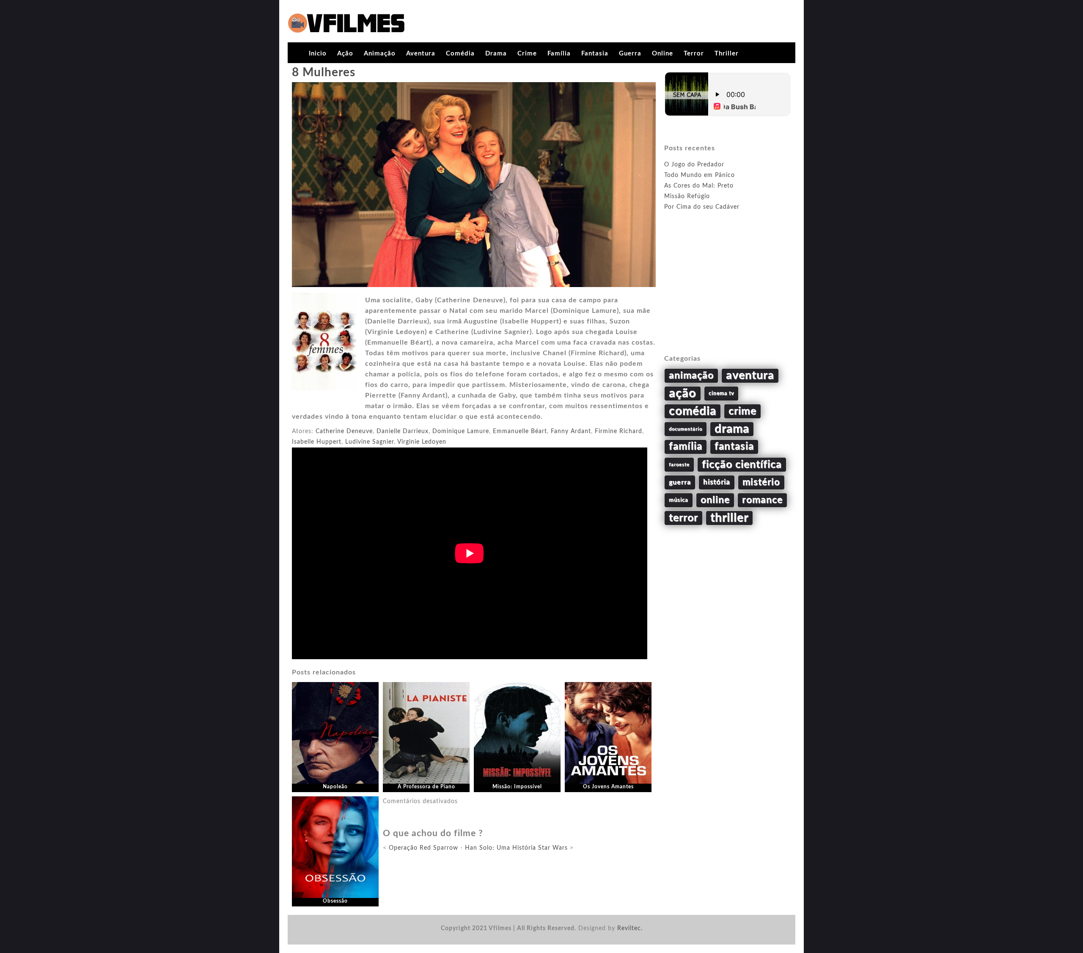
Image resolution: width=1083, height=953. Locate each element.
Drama (496, 53)
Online (662, 53)
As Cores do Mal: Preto (699, 186)
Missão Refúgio (687, 196)
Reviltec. (630, 928)
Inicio (318, 53)
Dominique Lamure (460, 431)
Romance (762, 500)
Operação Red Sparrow (423, 848)
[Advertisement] (727, 292)
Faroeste (679, 464)
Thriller (727, 53)
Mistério (761, 482)
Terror (694, 53)
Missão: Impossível (517, 786)
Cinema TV (721, 393)
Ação (345, 53)
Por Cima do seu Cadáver (701, 207)
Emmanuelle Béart (520, 431)
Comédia (460, 53)
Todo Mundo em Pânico (699, 175)
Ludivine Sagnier (369, 442)
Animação (380, 53)
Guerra (630, 53)
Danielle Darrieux (403, 431)
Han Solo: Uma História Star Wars (516, 848)
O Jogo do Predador (694, 165)
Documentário (685, 429)
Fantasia (594, 53)
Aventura (420, 53)
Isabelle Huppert (316, 442)
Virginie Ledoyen (421, 442)
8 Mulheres (323, 72)
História (716, 482)
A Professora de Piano (426, 786)
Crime (527, 53)
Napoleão (335, 786)
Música (678, 500)
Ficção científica (742, 464)
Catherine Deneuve (344, 431)
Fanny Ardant (571, 431)
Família (559, 53)
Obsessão (335, 900)
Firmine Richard (618, 431)
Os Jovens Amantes (608, 786)
